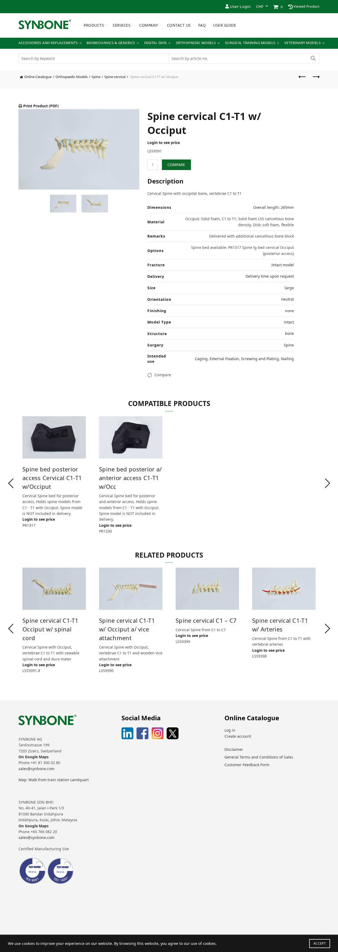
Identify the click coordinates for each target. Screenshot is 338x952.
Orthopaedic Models (196, 43)
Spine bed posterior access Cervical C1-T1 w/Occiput (52, 477)
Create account (237, 736)
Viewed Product (306, 6)
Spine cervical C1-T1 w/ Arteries (280, 624)
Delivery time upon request (270, 276)
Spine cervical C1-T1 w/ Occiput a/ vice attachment (127, 629)
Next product (315, 79)
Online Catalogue (37, 76)
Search (313, 58)
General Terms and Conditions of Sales (258, 757)
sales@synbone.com (36, 768)
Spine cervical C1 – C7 (206, 620)
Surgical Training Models (250, 43)
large (289, 287)
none (289, 310)
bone (289, 333)
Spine (96, 76)
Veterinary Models (302, 43)
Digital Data (155, 43)
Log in (229, 730)
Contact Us (179, 25)
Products (94, 25)
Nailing (287, 358)
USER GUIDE (224, 25)
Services (121, 25)
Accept (319, 943)
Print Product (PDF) (40, 105)
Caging (201, 358)
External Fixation (224, 358)
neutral (287, 299)
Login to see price (163, 142)
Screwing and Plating (260, 358)
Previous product (302, 79)
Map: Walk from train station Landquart (53, 779)
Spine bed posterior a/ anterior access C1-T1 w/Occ (130, 477)
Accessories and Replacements (48, 43)
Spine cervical (114, 76)
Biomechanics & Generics (111, 43)
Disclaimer (233, 749)
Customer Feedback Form (246, 764)
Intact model (282, 264)
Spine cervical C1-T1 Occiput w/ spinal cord (50, 629)
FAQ (202, 25)
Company (148, 25)
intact (289, 322)
